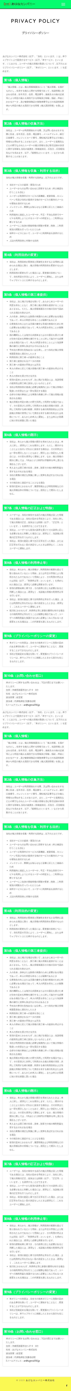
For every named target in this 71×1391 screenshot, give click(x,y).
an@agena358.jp (32, 704)
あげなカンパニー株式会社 (40, 1380)
